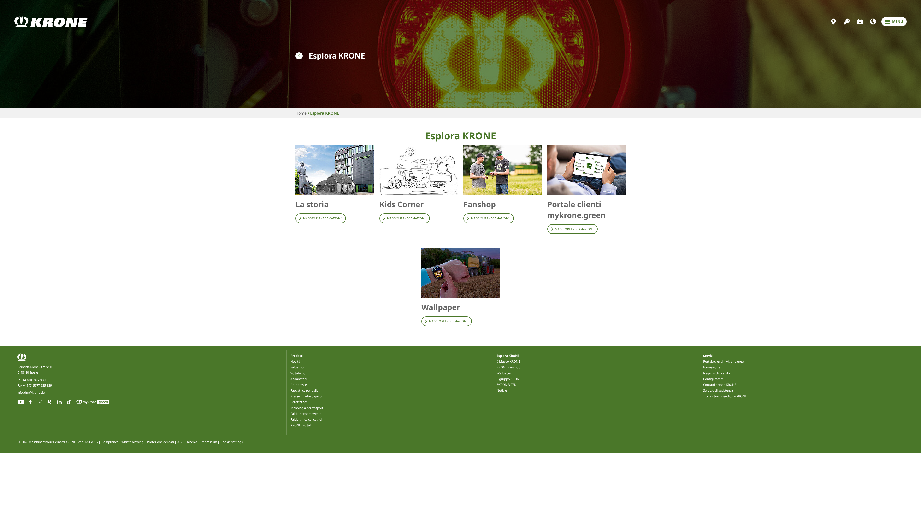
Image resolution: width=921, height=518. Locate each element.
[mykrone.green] (846, 21)
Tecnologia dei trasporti (307, 408)
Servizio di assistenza (718, 390)
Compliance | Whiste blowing (122, 442)
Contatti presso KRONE (719, 385)
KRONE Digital (300, 425)
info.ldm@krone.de (31, 392)
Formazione (711, 367)
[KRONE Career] (860, 21)
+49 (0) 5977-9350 (35, 380)
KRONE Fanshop (508, 367)
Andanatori (298, 379)
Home (301, 113)
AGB (180, 442)
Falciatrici (297, 367)
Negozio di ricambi (716, 373)
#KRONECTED (506, 385)
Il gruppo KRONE (509, 379)
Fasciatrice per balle (304, 390)
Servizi (708, 355)
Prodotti (296, 355)
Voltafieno (297, 373)
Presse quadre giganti (306, 396)
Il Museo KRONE (508, 361)
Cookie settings (232, 442)
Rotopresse (298, 385)
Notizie (502, 390)
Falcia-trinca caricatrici (306, 419)
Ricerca (192, 442)
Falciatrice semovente (305, 414)
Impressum (209, 442)
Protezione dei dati (160, 442)
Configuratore (713, 379)
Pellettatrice (298, 402)
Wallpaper (504, 373)
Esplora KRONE (324, 113)
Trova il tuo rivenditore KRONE (725, 396)
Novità (295, 361)
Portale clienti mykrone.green (724, 361)
